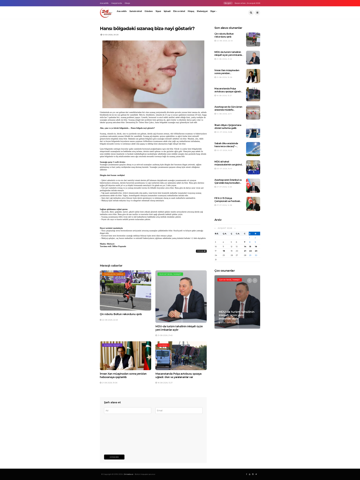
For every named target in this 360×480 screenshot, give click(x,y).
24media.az (128, 474)
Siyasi (158, 11)
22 (250, 251)
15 (250, 246)
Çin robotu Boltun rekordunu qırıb (121, 314)
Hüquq (191, 11)
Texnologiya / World (113, 274)
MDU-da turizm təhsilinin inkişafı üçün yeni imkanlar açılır (228, 55)
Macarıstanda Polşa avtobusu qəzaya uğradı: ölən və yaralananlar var (178, 375)
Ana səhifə (104, 3)
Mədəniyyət (202, 11)
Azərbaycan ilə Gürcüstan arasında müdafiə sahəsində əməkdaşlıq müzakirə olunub (228, 111)
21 (245, 251)
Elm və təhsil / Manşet (170, 274)
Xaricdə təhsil (135, 11)
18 (224, 251)
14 (245, 246)
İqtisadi (167, 11)
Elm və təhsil (179, 11)
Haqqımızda (116, 3)
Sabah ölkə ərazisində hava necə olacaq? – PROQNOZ (226, 146)
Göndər (114, 457)
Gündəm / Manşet (112, 345)
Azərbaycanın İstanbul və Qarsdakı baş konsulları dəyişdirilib (228, 183)
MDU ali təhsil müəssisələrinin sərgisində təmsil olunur (228, 164)
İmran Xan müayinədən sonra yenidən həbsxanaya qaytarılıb (123, 375)
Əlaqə (127, 3)
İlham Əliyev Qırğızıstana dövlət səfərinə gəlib (227, 126)
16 (256, 246)
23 (256, 251)
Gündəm (149, 11)
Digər (212, 11)
